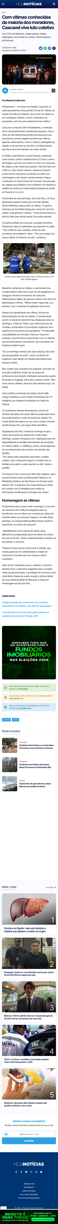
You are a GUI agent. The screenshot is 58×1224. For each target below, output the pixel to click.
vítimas (15, 720)
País (4, 13)
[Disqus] (29, 834)
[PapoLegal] (40, 48)
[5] (29, 1084)
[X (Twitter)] (54, 48)
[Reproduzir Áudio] (5, 91)
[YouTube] (26, 1172)
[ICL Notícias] (29, 4)
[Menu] (4, 4)
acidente (6, 720)
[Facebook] (49, 48)
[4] (29, 1040)
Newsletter (29, 1184)
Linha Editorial (29, 1191)
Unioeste (18, 192)
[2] (29, 953)
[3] (29, 997)
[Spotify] (41, 1172)
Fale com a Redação (29, 1195)
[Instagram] (16, 1172)
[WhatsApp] (45, 48)
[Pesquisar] (54, 4)
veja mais (50, 887)
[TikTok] (36, 1172)
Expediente (29, 1187)
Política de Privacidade (29, 1198)
